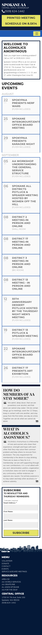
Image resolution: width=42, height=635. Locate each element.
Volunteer (7, 561)
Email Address (10, 503)
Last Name (8, 520)
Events (5, 569)
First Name (8, 511)
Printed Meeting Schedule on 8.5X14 (21, 20)
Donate (5, 563)
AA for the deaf (10, 590)
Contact (6, 566)
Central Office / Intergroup (15, 6)
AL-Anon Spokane (10, 587)
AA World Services (11, 582)
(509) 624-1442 (14, 11)
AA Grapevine (8, 584)
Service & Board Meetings (14, 571)
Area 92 (6, 579)
